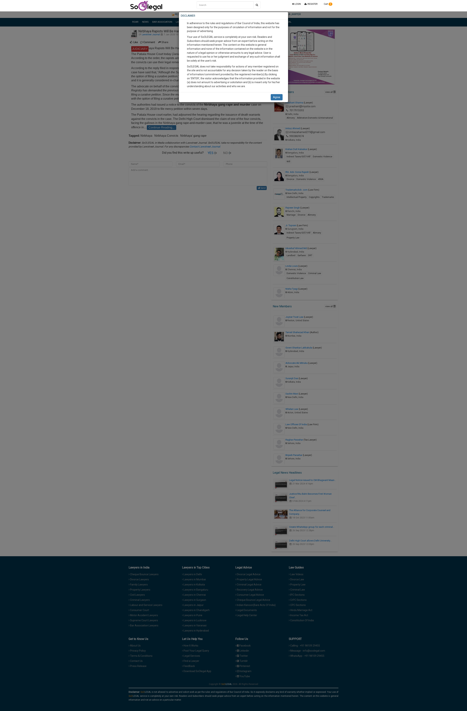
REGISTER (312, 4)
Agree (276, 97)
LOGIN (297, 4)
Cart (327, 4)
